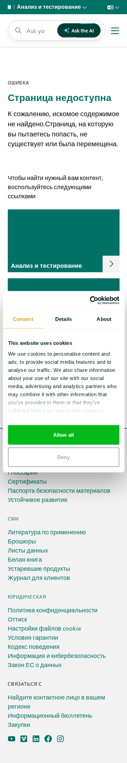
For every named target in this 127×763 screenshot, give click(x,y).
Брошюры (22, 541)
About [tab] (104, 319)
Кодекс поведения (34, 646)
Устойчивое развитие (37, 499)
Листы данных (28, 550)
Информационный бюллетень (50, 715)
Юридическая (27, 597)
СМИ (13, 519)
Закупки (19, 724)
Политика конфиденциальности (53, 610)
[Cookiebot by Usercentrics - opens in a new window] (90, 300)
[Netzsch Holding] (11, 7)
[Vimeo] (24, 739)
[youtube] (12, 739)
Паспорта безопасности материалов (59, 490)
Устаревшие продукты (39, 568)
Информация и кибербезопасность (57, 655)
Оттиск (17, 619)
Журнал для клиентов (39, 577)
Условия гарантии (33, 637)
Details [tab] (63, 319)
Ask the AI (82, 30)
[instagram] (60, 739)
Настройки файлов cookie (44, 628)
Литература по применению (47, 532)
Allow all (63, 435)
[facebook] (48, 739)
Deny (63, 457)
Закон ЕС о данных (35, 664)
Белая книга (25, 559)
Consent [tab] (23, 319)
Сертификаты (27, 481)
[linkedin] (36, 739)
